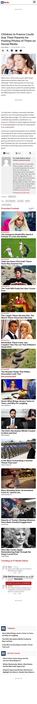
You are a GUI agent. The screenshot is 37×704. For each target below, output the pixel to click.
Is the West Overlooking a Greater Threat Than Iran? (17, 461)
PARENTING (12, 196)
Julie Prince (5, 47)
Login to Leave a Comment (18, 583)
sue (19, 78)
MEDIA (27, 201)
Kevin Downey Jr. (6, 494)
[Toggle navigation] (34, 2)
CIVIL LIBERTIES (10, 201)
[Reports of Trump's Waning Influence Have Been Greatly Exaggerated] (18, 508)
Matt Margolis (6, 405)
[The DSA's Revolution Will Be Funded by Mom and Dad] (18, 419)
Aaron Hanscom (6, 465)
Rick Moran (4, 524)
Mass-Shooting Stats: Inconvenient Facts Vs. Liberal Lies (17, 491)
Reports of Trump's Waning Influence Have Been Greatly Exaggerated (18, 521)
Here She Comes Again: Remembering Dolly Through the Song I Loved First (16, 552)
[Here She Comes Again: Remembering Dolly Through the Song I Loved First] (18, 538)
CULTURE (20, 201)
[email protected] (24, 190)
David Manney (5, 435)
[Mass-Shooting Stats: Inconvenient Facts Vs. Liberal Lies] (18, 478)
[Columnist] (7, 161)
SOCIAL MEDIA (6, 205)
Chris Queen (5, 556)
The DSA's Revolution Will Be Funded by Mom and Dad (18, 432)
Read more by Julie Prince (22, 192)
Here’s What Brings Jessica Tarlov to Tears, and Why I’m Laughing (17, 402)
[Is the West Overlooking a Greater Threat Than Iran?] (18, 448)
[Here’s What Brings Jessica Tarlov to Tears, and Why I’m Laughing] (18, 389)
